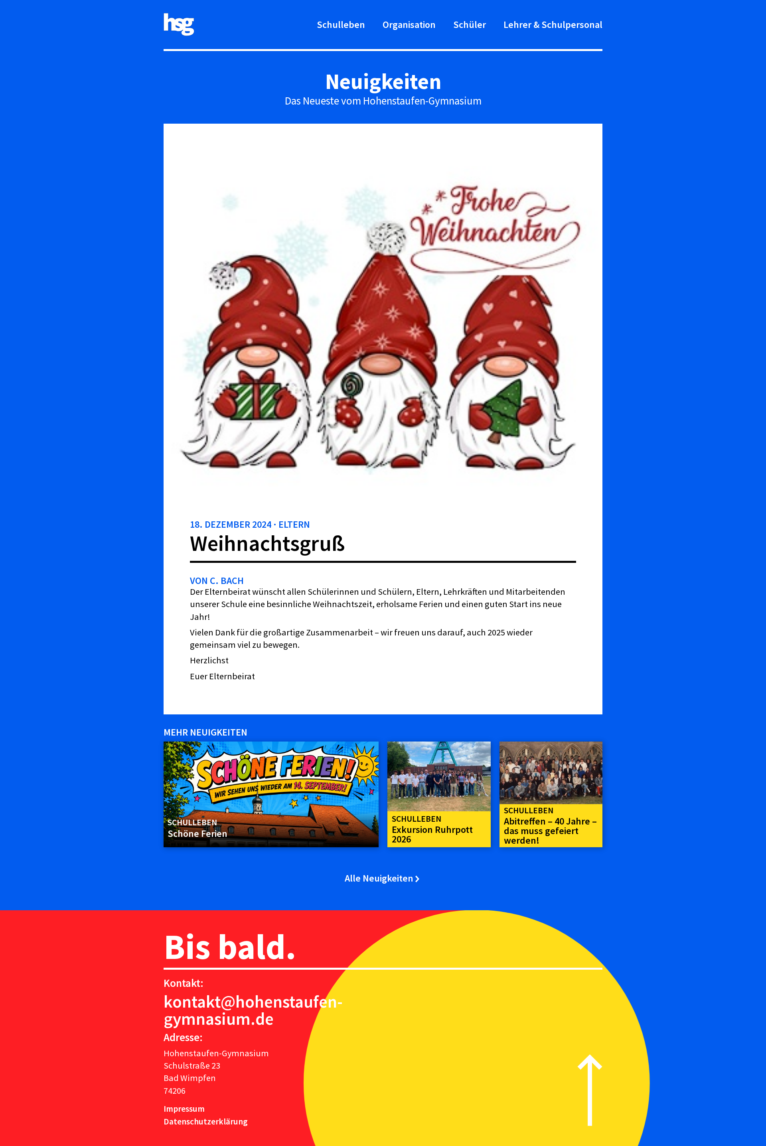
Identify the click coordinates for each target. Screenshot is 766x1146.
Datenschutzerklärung (206, 1121)
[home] (179, 24)
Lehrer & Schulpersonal (552, 24)
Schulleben (341, 24)
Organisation (409, 24)
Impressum (184, 1109)
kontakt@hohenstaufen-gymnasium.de (253, 1010)
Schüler (469, 24)
